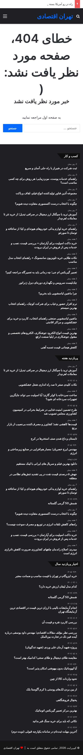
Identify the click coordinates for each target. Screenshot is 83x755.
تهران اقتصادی (11, 747)
